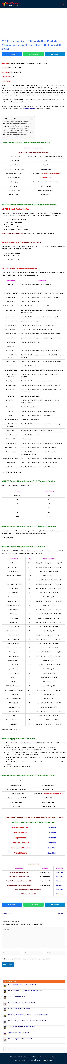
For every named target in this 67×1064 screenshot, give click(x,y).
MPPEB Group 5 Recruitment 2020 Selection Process (18, 132)
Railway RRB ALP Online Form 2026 (19, 1009)
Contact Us (53, 1056)
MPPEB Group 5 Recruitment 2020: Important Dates (18, 138)
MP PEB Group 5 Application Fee (14, 125)
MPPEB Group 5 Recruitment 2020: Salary (15, 134)
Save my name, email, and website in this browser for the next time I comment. (27, 959)
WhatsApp (34, 54)
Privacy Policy (22, 1056)
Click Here (59, 872)
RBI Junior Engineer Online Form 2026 (20, 1039)
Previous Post (7, 913)
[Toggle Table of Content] (31, 118)
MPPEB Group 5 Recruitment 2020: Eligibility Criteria (18, 123)
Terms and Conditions (34, 1056)
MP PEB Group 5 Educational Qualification (17, 128)
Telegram (56, 54)
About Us (45, 1056)
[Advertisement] (33, 21)
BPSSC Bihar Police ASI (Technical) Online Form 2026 (25, 991)
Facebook (13, 54)
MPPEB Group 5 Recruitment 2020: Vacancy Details (18, 130)
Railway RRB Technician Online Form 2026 (21, 1003)
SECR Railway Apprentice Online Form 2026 (22, 985)
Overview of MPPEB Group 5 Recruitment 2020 (16, 121)
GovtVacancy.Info (29, 108)
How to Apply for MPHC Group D (13, 136)
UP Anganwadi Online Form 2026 (18, 1033)
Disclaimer (13, 1056)
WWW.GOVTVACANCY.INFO (33, 148)
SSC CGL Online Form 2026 (16, 997)
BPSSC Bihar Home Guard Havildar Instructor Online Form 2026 (28, 1015)
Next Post (61, 913)
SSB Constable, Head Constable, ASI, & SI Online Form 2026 (27, 1021)
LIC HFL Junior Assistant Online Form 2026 (21, 1027)
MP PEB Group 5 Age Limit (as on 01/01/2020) (17, 126)
